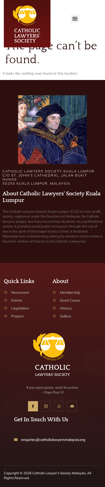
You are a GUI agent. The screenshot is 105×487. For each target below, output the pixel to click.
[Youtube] (72, 406)
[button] (75, 19)
